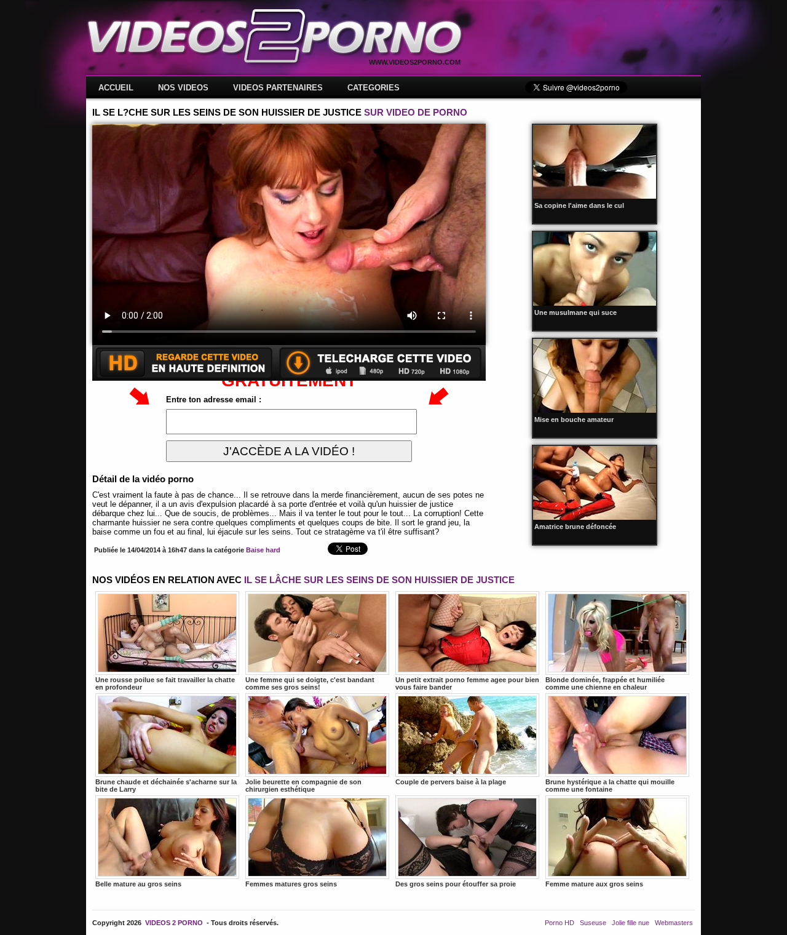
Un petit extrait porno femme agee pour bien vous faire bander (467, 683)
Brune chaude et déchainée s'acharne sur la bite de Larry (166, 785)
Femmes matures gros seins (291, 884)
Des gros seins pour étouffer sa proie (455, 884)
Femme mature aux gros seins (594, 884)
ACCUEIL (115, 87)
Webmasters (674, 922)
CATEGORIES (373, 87)
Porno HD (559, 922)
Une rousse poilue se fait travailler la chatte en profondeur (165, 683)
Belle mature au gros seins (138, 884)
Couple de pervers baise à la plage (450, 782)
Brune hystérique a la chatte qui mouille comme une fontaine (609, 785)
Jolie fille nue (630, 922)
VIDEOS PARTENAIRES (278, 87)
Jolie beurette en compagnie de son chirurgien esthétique (303, 785)
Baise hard (263, 550)
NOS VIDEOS (183, 87)
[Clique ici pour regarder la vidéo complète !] (289, 378)
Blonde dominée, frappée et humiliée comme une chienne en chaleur (605, 683)
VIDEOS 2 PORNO (174, 922)
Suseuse (593, 922)
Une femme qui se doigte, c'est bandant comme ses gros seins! (309, 683)
